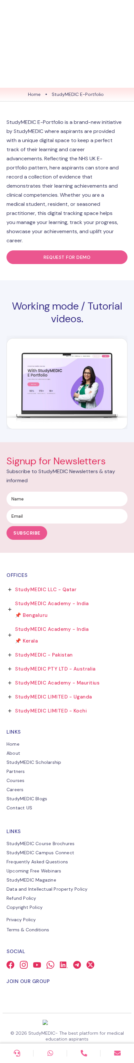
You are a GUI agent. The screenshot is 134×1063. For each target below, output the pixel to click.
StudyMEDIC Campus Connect (40, 853)
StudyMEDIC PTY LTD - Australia (55, 669)
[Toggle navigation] (122, 12)
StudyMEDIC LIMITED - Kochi (51, 711)
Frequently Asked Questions (37, 862)
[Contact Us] (17, 1053)
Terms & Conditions (28, 930)
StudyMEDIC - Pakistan (44, 655)
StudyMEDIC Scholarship (34, 762)
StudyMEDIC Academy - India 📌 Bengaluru (51, 609)
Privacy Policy (21, 920)
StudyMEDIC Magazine (31, 880)
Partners (16, 771)
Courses (15, 780)
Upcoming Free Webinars (34, 871)
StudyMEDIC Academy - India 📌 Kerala (51, 635)
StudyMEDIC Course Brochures (40, 843)
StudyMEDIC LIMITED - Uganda (53, 697)
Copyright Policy (25, 907)
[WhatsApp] (50, 1053)
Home (34, 94)
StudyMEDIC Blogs (27, 799)
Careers (15, 789)
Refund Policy (21, 898)
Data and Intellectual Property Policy (47, 889)
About (13, 753)
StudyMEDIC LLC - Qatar (45, 589)
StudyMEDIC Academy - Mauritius (57, 683)
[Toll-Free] (83, 1053)
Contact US (19, 808)
